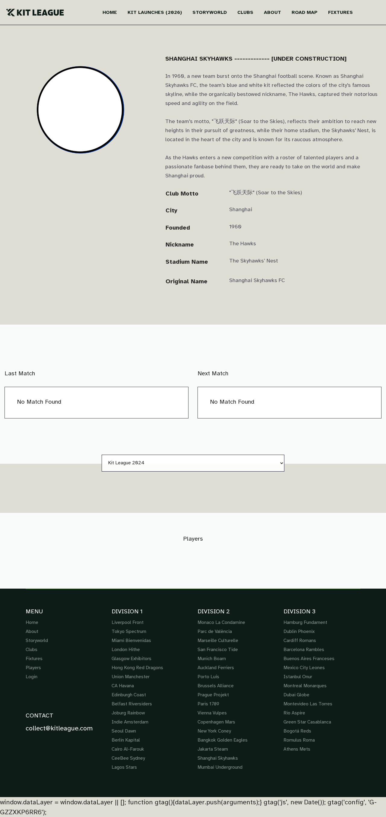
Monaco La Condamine (221, 622)
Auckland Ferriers (216, 668)
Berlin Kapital (126, 740)
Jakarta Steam (213, 749)
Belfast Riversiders (132, 704)
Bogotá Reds (297, 731)
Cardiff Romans (299, 640)
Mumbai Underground (220, 767)
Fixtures (340, 12)
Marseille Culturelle (218, 640)
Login (31, 677)
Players (33, 668)
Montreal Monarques (305, 686)
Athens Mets (296, 749)
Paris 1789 (208, 704)
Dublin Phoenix (299, 631)
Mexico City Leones (304, 668)
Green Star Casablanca (307, 722)
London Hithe (126, 650)
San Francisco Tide (218, 650)
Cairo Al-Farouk (128, 749)
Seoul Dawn (124, 731)
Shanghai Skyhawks (218, 758)
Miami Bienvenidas (131, 640)
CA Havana (123, 686)
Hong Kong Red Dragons (137, 668)
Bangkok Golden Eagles (223, 740)
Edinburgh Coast (129, 695)
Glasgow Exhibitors (131, 659)
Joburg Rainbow (128, 713)
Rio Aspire (294, 713)
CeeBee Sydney (128, 758)
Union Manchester (131, 677)
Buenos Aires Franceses (308, 659)
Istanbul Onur (297, 677)
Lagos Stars (124, 767)
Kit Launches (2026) (155, 12)
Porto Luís (208, 677)
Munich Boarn (212, 659)
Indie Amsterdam (130, 722)
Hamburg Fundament (305, 622)
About (272, 12)
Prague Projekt (213, 695)
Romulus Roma (299, 740)
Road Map (305, 12)
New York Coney (214, 731)
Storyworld (209, 12)
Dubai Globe (296, 695)
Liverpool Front (128, 622)
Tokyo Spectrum (129, 631)
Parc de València (215, 631)
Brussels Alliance (216, 686)
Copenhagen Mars (216, 722)
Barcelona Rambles (303, 650)
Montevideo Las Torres (307, 704)
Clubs (245, 12)
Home (110, 12)
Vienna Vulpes (212, 713)
